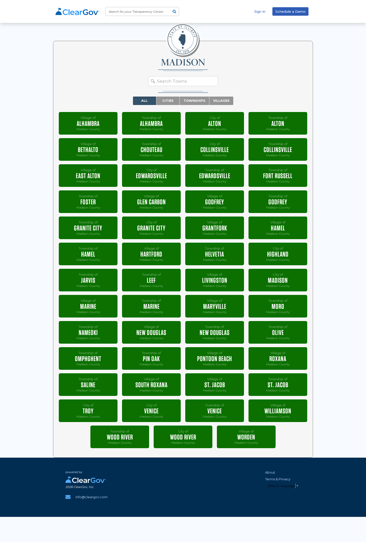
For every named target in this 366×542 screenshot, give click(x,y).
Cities (168, 101)
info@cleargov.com (91, 497)
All (144, 101)
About (270, 472)
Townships (194, 101)
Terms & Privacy (277, 479)
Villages (221, 101)
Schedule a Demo (290, 11)
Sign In (259, 11)
